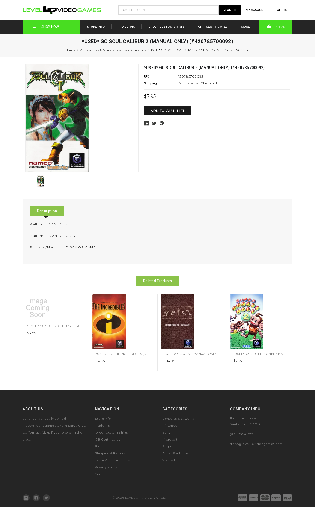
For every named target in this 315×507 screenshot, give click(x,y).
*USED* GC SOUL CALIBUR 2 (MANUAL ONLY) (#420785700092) (199, 50)
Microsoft (169, 439)
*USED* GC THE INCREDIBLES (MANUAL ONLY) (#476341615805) (145, 354)
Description (47, 211)
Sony (166, 432)
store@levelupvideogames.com (256, 444)
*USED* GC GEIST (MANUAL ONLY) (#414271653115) (203, 354)
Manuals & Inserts (129, 50)
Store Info (96, 26)
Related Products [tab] (157, 281)
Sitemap (102, 474)
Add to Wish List (80, 299)
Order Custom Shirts (166, 26)
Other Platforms (175, 453)
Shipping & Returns (110, 453)
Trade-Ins (126, 26)
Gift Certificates (213, 26)
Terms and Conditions (112, 460)
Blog (99, 446)
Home (70, 50)
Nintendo (170, 425)
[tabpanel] (54, 319)
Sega (166, 446)
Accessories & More (96, 50)
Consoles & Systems (178, 418)
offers (282, 10)
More (245, 26)
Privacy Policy (106, 467)
